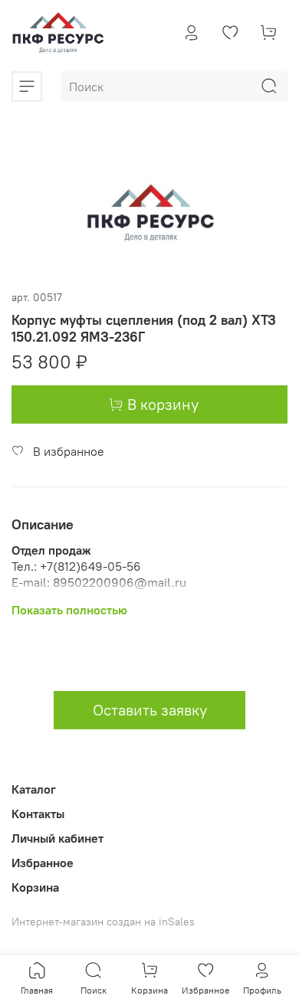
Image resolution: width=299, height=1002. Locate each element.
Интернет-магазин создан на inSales (103, 921)
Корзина (35, 887)
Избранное (43, 862)
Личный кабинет (58, 838)
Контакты (38, 813)
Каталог (34, 789)
